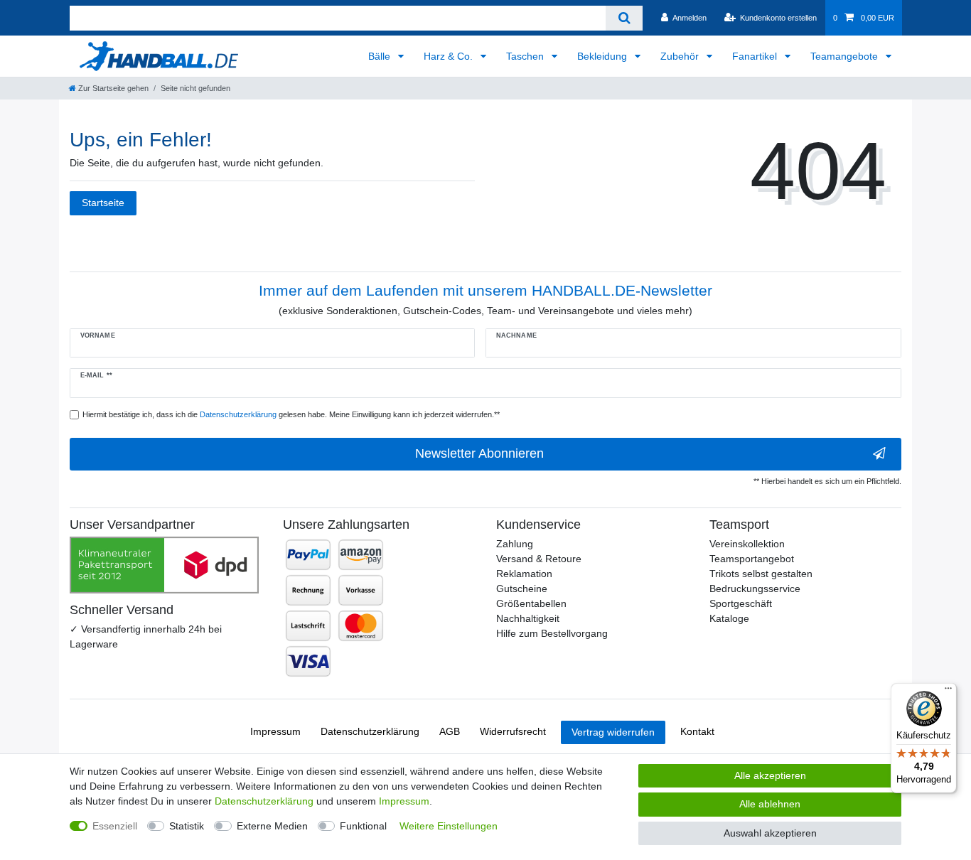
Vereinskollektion (747, 543)
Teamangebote (845, 56)
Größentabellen (531, 603)
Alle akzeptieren (770, 775)
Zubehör (681, 56)
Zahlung (514, 543)
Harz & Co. (450, 56)
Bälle (380, 56)
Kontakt (697, 731)
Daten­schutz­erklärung (370, 731)
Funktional (363, 826)
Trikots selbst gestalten (760, 573)
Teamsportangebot (751, 558)
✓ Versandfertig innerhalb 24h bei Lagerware (146, 636)
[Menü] (948, 691)
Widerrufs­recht (513, 731)
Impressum (275, 731)
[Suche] (624, 18)
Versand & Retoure (538, 558)
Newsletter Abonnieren (479, 453)
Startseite (103, 202)
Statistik (186, 826)
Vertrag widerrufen (613, 732)
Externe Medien (272, 826)
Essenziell (114, 826)
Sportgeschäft (740, 603)
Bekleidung (603, 56)
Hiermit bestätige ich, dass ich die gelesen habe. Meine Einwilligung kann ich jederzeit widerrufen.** (291, 414)
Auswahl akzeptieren (770, 833)
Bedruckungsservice (754, 588)
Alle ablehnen (769, 804)
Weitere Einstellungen (448, 826)
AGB (449, 731)
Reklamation (524, 573)
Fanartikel (756, 56)
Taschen (526, 56)
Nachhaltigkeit (527, 618)
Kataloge (729, 618)
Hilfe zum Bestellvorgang (552, 633)
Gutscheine (521, 588)
